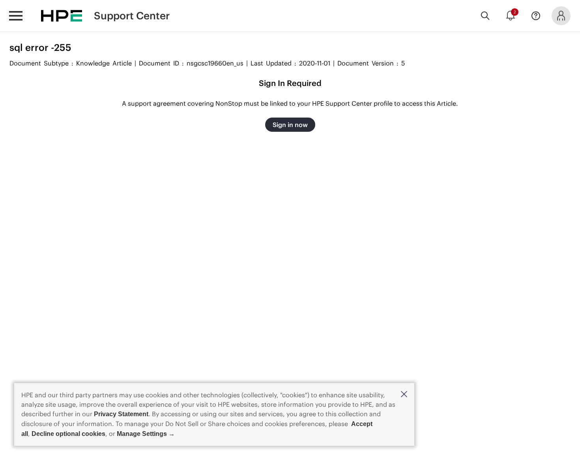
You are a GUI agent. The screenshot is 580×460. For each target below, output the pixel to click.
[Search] (485, 15)
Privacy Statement (121, 414)
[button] (404, 394)
